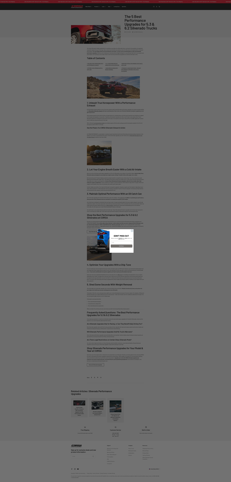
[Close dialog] (132, 231)
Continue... (121, 246)
